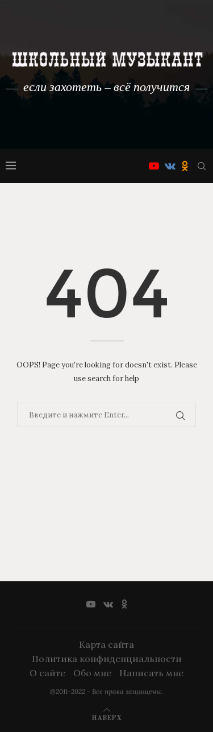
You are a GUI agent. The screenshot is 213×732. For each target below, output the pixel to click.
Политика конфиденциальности (107, 658)
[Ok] (185, 166)
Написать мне (151, 673)
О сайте (47, 673)
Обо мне (92, 673)
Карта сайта (106, 644)
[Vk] (170, 166)
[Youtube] (154, 166)
